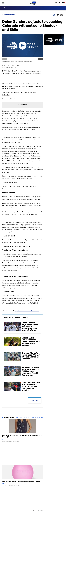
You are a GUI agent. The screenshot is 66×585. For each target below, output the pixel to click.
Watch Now (59, 3)
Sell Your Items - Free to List (22, 417)
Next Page (34, 400)
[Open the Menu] (2, 3)
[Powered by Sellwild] (40, 510)
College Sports (8, 15)
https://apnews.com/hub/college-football (27, 311)
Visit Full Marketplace (37, 417)
